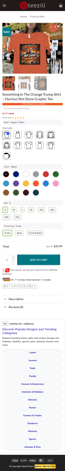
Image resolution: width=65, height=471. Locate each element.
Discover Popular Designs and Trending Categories (29, 331)
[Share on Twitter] (15, 286)
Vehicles (32, 399)
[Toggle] (5, 299)
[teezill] (32, 6)
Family (32, 376)
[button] (4, 5)
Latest (32, 352)
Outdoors (32, 423)
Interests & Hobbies (32, 392)
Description (16, 299)
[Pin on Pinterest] (25, 286)
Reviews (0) (16, 307)
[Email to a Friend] (20, 286)
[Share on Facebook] (10, 286)
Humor (32, 407)
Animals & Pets (32, 447)
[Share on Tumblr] (34, 286)
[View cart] (61, 5)
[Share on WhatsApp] (5, 286)
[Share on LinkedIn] (29, 286)
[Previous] (7, 48)
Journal (32, 360)
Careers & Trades (32, 415)
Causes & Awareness (32, 384)
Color (10, 166)
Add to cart (38, 259)
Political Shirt (37, 16)
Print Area (12, 226)
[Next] (57, 48)
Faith (32, 368)
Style (14, 122)
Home (23, 16)
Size (7, 202)
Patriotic (32, 431)
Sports (32, 439)
